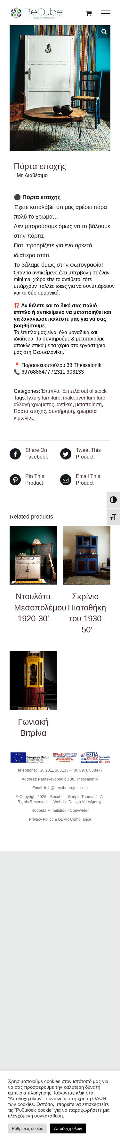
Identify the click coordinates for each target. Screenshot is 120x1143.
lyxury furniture (43, 397)
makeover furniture (84, 397)
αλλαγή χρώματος (34, 404)
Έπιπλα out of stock (84, 391)
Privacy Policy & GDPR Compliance (60, 819)
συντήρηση (61, 411)
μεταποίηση (88, 404)
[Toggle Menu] (105, 13)
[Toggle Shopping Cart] (89, 13)
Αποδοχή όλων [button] (68, 1128)
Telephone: (27, 770)
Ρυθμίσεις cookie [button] (27, 1128)
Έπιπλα (50, 391)
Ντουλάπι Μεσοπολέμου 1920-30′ (40, 607)
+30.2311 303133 (53, 770)
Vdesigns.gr (92, 802)
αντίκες (65, 404)
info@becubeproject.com (66, 788)
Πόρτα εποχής (30, 411)
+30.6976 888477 (87, 770)
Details (33, 556)
